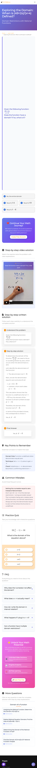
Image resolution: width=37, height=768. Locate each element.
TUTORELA (6, 2)
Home (3, 33)
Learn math (11, 33)
